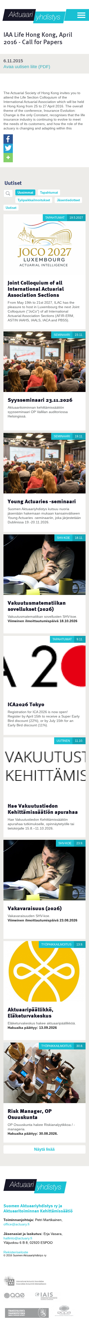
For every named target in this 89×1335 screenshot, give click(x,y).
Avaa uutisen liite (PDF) (26, 66)
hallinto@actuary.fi (17, 1238)
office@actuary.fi (16, 1224)
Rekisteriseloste (15, 1252)
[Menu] (81, 15)
